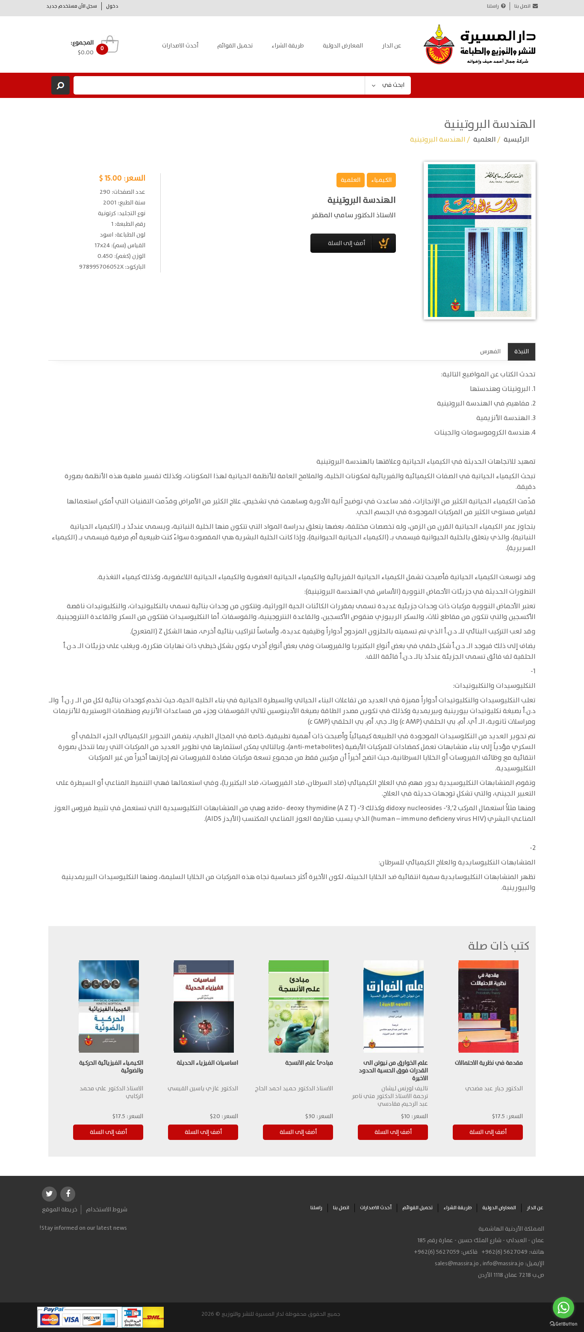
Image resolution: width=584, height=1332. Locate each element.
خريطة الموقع (59, 1209)
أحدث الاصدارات (180, 46)
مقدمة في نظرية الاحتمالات (489, 1063)
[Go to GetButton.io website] (563, 1323)
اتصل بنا (522, 6)
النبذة (521, 351)
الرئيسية (516, 139)
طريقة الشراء (287, 46)
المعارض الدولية (343, 46)
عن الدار (391, 46)
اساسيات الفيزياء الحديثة (207, 1063)
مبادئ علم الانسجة (309, 1063)
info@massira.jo (503, 1263)
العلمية (484, 139)
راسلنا (493, 6)
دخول (112, 6)
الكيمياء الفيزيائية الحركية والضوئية (111, 1066)
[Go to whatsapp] (563, 1307)
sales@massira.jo (457, 1263)
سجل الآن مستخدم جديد (71, 6)
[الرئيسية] (480, 44)
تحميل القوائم (235, 46)
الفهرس (490, 351)
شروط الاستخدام (106, 1209)
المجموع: (82, 43)
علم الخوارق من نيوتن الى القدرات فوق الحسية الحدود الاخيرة (393, 1070)
